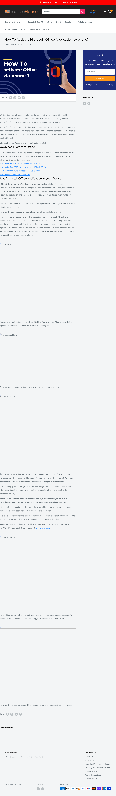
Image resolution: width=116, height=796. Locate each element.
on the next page (43, 528)
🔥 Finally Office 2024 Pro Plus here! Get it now (58, 2)
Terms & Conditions (93, 775)
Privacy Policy (91, 779)
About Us (89, 757)
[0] (109, 11)
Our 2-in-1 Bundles (64, 22)
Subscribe (100, 78)
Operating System (12, 22)
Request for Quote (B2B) (39, 29)
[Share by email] (23, 97)
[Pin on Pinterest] (14, 97)
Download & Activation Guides (97, 764)
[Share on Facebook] (10, 97)
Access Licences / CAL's (15, 29)
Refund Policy (91, 771)
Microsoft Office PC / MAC (38, 22)
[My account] (105, 11)
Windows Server (85, 22)
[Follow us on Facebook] (84, 103)
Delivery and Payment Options (97, 768)
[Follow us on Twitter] (88, 103)
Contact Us (90, 760)
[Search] (82, 11)
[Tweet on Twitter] (19, 97)
